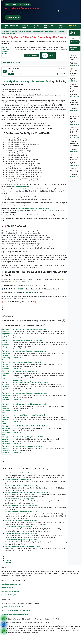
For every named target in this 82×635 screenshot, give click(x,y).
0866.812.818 (74, 97)
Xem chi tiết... (17, 338)
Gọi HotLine (33, 55)
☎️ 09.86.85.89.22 (13, 17)
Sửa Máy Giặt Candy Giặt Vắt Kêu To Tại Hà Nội (21, 512)
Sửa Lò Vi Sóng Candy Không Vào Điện (18, 473)
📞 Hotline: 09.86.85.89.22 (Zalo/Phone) (14, 607)
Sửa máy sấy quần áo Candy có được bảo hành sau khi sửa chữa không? (25, 246)
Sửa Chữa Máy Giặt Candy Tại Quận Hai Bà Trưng (21, 520)
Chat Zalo (51, 55)
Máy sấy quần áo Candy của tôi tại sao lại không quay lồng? (21, 233)
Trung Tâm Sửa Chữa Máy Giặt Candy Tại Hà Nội (21, 540)
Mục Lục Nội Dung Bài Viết (12, 63)
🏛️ (2, 31)
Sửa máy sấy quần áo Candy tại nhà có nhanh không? (19, 241)
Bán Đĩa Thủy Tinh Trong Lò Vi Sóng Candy (19, 499)
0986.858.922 (74, 65)
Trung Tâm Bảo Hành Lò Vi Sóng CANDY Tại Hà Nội (22, 533)
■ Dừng (17, 73)
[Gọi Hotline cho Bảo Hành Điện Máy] (3, 618)
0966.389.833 (74, 81)
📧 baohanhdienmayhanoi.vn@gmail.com (14, 614)
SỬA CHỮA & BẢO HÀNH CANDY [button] (11, 26)
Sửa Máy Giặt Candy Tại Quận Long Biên (18, 479)
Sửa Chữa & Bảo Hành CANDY (11, 584)
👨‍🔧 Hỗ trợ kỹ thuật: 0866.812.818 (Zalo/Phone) (16, 610)
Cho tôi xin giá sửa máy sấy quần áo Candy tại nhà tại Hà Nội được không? (26, 237)
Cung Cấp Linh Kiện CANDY (10, 591)
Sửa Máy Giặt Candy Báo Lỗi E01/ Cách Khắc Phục (22, 486)
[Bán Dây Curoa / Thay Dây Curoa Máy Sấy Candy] (6, 51)
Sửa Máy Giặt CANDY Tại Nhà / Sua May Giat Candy (22, 546)
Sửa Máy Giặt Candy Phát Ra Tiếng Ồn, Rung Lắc (21, 505)
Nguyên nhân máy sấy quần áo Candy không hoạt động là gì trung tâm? (25, 235)
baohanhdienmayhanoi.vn (20, 186)
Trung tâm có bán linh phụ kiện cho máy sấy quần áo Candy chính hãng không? (27, 239)
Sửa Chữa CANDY (7, 588)
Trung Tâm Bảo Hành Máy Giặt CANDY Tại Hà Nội (21, 527)
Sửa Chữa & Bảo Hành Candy (20, 31)
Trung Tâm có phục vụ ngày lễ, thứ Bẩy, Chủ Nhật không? (20, 244)
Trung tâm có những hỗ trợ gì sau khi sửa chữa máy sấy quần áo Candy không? (28, 248)
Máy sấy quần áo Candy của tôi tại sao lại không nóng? (19, 231)
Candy (6, 31)
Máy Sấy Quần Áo (38, 31)
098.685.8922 (74, 110)
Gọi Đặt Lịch (61, 26)
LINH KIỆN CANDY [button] (36, 26)
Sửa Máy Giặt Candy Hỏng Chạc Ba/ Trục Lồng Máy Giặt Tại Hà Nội (27, 492)
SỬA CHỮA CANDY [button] (25, 26)
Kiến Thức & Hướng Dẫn (50, 26)
